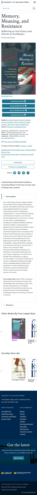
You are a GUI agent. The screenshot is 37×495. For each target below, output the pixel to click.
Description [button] (11, 196)
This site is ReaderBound (28, 492)
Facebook (23, 416)
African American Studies (22, 122)
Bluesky (22, 411)
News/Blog (23, 427)
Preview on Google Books (18, 167)
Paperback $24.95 (18, 115)
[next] (35, 331)
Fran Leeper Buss (9, 37)
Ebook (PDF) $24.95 (18, 106)
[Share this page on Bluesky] (23, 172)
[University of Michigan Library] (7, 473)
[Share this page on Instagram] (14, 172)
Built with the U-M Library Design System (13, 487)
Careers (22, 414)
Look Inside (18, 162)
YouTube (22, 434)
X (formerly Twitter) (26, 432)
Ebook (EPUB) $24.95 (18, 110)
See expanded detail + (8, 138)
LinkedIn (22, 421)
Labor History (11, 124)
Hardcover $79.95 (18, 101)
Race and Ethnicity (22, 124)
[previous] (1, 331)
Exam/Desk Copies (7, 414)
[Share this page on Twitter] (19, 172)
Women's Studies (24, 120)
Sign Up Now (18, 458)
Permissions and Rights (8, 416)
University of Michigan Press (16, 127)
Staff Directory (24, 429)
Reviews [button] (9, 305)
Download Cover (6, 96)
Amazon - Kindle (26, 146)
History (3, 124)
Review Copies (6, 419)
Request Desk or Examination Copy (13, 150)
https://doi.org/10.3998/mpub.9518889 (15, 142)
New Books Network (26, 424)
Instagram (23, 419)
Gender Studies (13, 120)
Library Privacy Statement (9, 489)
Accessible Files (6, 411)
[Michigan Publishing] (23, 473)
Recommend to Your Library (10, 154)
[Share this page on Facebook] (28, 172)
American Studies (7, 122)
